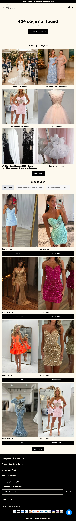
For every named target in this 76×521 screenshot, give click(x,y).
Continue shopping (38, 31)
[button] (3, 7)
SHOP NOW (47, 1)
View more (38, 173)
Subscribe (69, 492)
